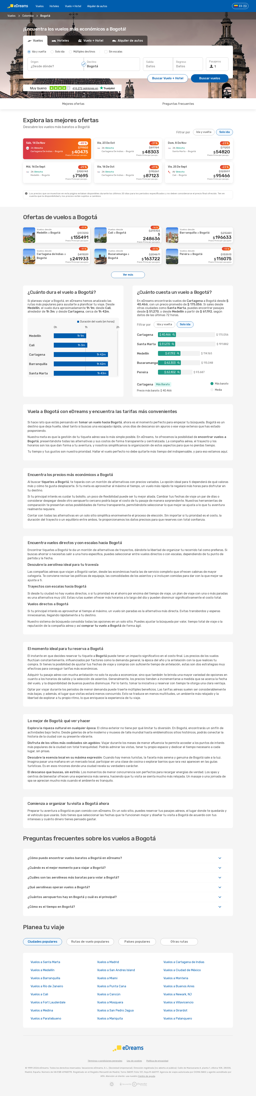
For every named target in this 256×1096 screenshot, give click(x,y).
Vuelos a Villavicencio (178, 1002)
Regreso (181, 62)
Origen (34, 62)
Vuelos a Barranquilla (45, 978)
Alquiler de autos (97, 6)
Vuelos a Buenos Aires (178, 986)
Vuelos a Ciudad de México (182, 970)
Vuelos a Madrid (108, 962)
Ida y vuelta (203, 132)
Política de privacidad (157, 1061)
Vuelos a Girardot (175, 1010)
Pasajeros (215, 61)
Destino (91, 62)
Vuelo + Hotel (73, 6)
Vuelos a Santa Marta (45, 962)
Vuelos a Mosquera (110, 1002)
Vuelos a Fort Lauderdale (48, 1002)
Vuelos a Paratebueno (46, 1018)
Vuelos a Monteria (175, 978)
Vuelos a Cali (39, 994)
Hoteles (54, 6)
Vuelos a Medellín (43, 970)
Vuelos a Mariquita (110, 1018)
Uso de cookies (134, 1061)
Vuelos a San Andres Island (116, 970)
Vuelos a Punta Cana (111, 986)
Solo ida (224, 132)
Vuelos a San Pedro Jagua (115, 1010)
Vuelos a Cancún (109, 994)
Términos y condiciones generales (105, 1061)
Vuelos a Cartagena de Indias (183, 962)
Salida (149, 62)
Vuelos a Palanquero (177, 1018)
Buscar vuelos (209, 78)
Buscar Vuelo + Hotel (167, 78)
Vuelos (40, 6)
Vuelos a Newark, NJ (177, 994)
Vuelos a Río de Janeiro (47, 986)
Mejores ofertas (73, 104)
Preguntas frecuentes (178, 104)
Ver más (128, 274)
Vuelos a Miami (107, 978)
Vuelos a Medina (42, 1010)
